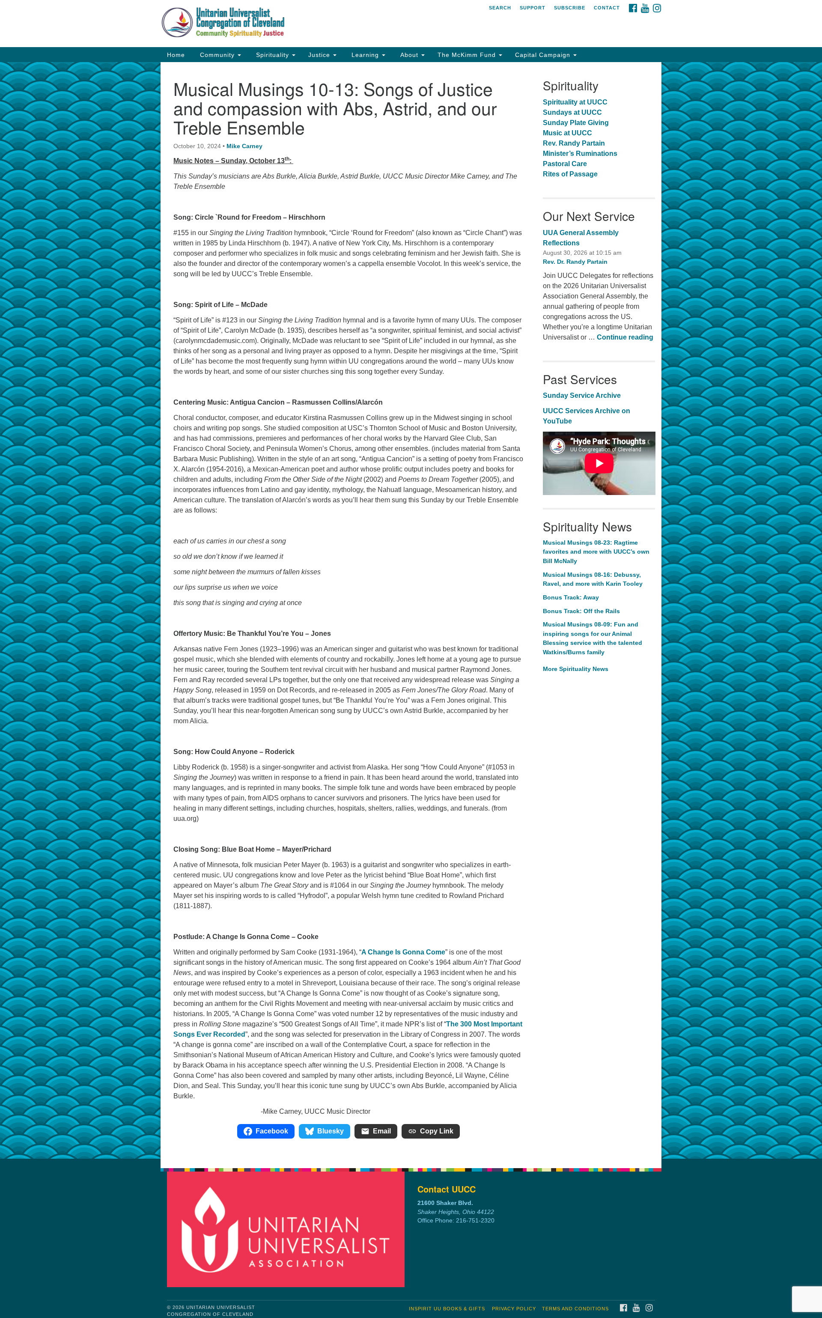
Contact (607, 7)
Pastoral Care (565, 163)
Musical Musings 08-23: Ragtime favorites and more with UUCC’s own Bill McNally (596, 551)
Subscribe (569, 7)
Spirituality (272, 54)
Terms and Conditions (575, 1308)
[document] (411, 610)
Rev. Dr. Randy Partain (575, 261)
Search (500, 7)
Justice (320, 54)
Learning (365, 54)
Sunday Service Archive (582, 395)
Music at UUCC (567, 133)
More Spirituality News (575, 668)
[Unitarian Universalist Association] (288, 1229)
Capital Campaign (543, 54)
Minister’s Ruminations (580, 153)
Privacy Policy (514, 1308)
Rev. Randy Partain (574, 143)
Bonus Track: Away (572, 597)
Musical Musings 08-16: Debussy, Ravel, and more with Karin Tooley (593, 579)
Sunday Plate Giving (576, 122)
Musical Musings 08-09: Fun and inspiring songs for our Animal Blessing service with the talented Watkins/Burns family (592, 638)
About (409, 54)
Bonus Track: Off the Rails (582, 611)
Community (217, 54)
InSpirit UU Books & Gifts (447, 1308)
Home (176, 54)
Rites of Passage (570, 174)
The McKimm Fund (468, 54)
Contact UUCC (446, 1189)
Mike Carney (244, 146)
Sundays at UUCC (572, 112)
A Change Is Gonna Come (403, 952)
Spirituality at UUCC (575, 102)
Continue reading (625, 337)
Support (532, 7)
